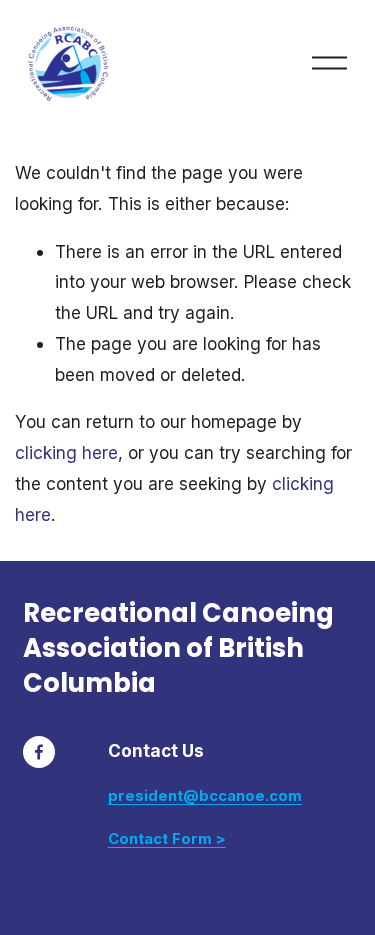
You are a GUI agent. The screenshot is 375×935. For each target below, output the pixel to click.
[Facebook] (39, 752)
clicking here (66, 452)
